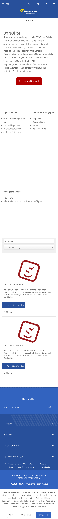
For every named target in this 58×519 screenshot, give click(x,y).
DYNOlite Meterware (13, 284)
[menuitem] (5, 4)
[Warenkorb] (54, 4)
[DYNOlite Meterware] (29, 271)
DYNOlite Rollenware (13, 345)
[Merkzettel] (37, 4)
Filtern (10, 241)
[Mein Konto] (46, 4)
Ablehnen (13, 514)
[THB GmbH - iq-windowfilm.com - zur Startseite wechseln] (29, 11)
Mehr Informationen (38, 506)
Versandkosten (45, 463)
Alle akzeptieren (27, 514)
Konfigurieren (43, 514)
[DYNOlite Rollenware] (29, 331)
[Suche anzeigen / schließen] (29, 4)
